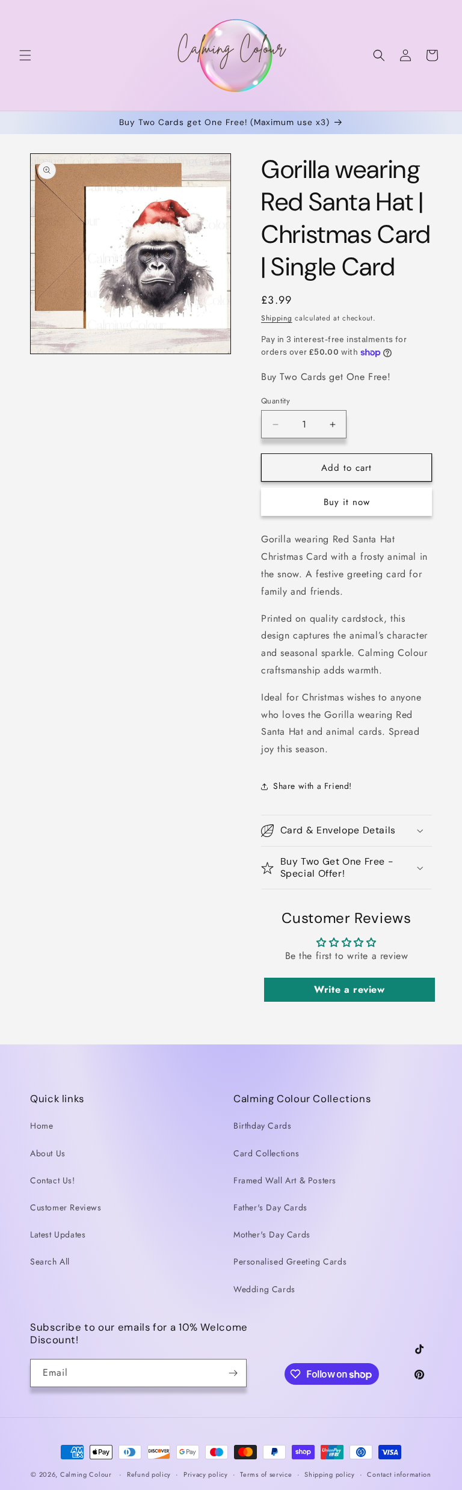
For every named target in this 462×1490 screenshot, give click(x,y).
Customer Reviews (66, 1207)
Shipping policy (329, 1474)
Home (41, 1126)
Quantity (275, 400)
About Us (48, 1153)
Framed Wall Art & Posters (284, 1180)
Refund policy (149, 1474)
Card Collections (266, 1153)
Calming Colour (86, 1474)
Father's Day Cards (270, 1207)
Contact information (399, 1474)
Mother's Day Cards (271, 1234)
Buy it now (347, 502)
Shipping (276, 318)
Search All (50, 1261)
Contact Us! (52, 1180)
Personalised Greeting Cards (289, 1261)
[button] (25, 55)
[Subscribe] (233, 1373)
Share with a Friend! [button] (312, 786)
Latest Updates (57, 1234)
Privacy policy (205, 1474)
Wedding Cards (264, 1289)
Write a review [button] (349, 989)
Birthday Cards (262, 1126)
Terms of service (266, 1474)
